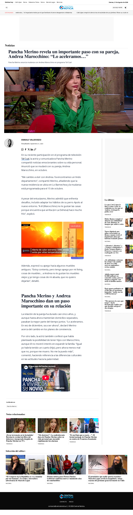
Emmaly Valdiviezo (31, 139)
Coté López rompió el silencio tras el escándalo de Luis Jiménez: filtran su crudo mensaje (77, 12)
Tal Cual (25, 158)
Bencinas (59, 2)
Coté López (18, 2)
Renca (25, 2)
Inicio (71, 502)
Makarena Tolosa (34, 2)
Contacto (63, 502)
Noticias (10, 45)
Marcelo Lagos (50, 2)
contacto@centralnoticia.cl (57, 506)
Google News (117, 7)
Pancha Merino (11, 406)
